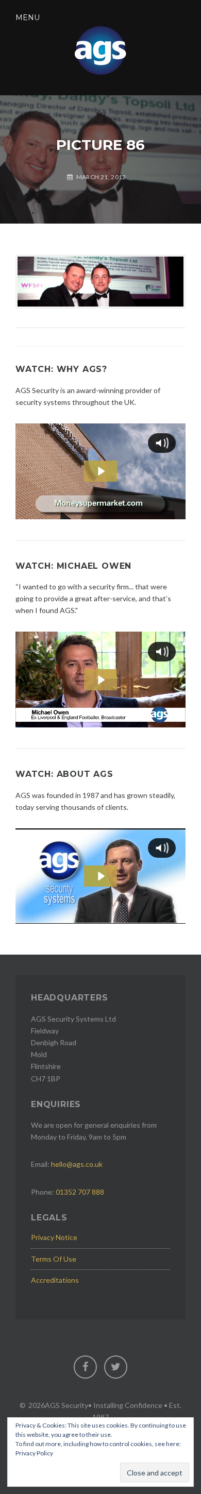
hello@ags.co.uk (77, 1164)
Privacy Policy (34, 1453)
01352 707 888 (80, 1191)
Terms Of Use (53, 1258)
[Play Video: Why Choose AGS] (100, 471)
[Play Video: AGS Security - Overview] (100, 876)
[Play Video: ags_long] (100, 679)
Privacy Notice (54, 1237)
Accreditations (55, 1280)
